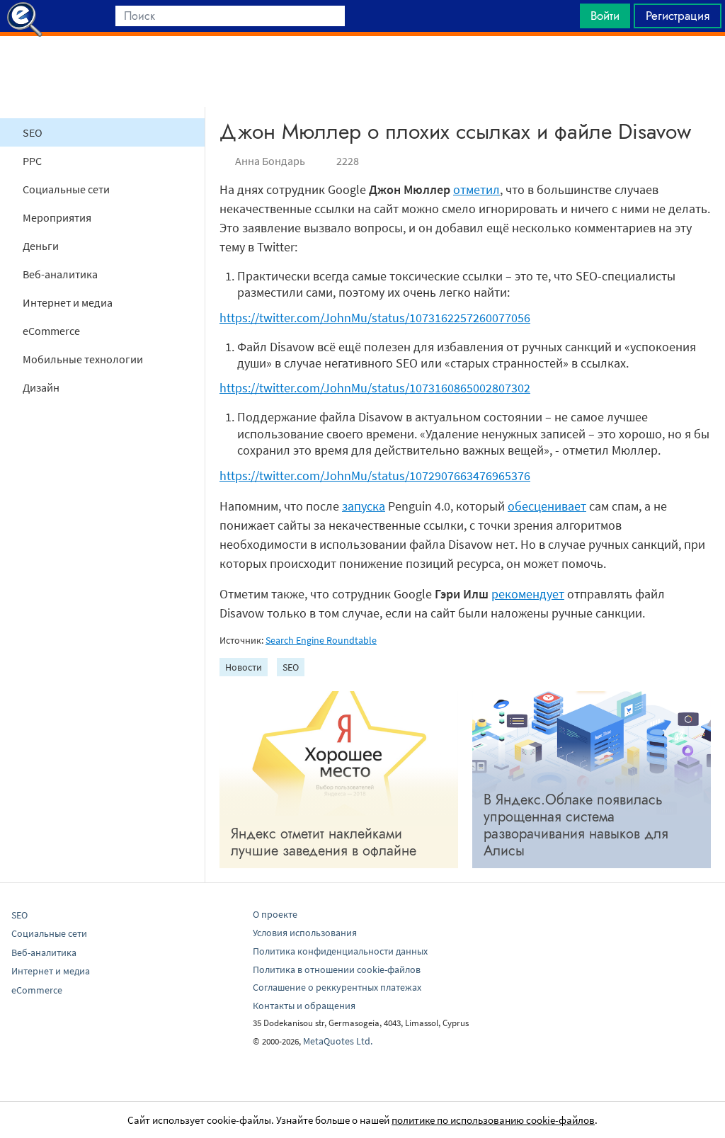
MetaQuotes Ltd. (337, 1041)
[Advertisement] (362, 71)
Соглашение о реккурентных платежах (337, 987)
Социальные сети (66, 189)
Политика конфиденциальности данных (340, 951)
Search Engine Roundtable (321, 640)
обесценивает (547, 506)
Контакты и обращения (304, 1005)
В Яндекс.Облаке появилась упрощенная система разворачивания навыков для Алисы (576, 825)
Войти (605, 15)
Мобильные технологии (83, 359)
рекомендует (527, 594)
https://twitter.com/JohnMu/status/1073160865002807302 (374, 388)
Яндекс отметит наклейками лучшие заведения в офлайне (323, 842)
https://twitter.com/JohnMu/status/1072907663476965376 (374, 475)
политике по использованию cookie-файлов (493, 1120)
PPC (32, 161)
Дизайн (41, 387)
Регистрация (677, 15)
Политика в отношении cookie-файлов (337, 969)
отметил (476, 189)
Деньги (41, 246)
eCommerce (51, 331)
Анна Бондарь (270, 161)
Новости (243, 667)
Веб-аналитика (60, 274)
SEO (32, 132)
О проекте (275, 914)
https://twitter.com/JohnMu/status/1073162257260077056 (374, 317)
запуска (363, 506)
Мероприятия (57, 217)
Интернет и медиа (68, 302)
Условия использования (305, 932)
